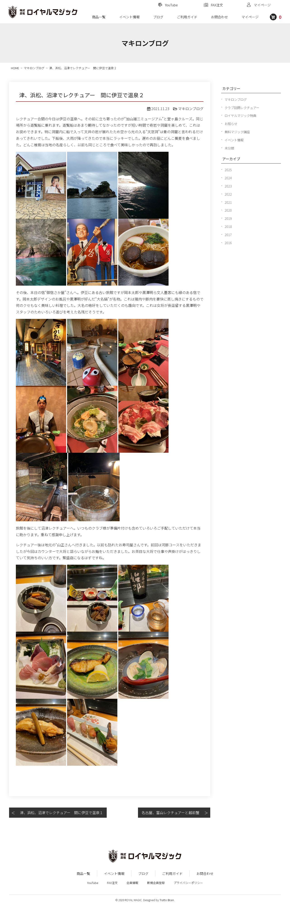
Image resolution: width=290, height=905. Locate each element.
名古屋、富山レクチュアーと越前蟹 (170, 812)
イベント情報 (129, 16)
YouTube (92, 883)
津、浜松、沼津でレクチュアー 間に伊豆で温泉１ (61, 812)
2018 (228, 226)
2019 (228, 218)
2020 (228, 210)
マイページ (250, 16)
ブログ (158, 16)
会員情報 (132, 883)
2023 (228, 186)
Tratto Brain (167, 900)
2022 (228, 194)
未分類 (229, 148)
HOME (15, 68)
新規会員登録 (156, 883)
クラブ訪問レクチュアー (242, 107)
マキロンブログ (34, 68)
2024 (228, 177)
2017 (228, 234)
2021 (228, 202)
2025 (228, 169)
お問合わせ (219, 16)
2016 (228, 242)
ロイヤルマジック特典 (240, 115)
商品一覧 (99, 16)
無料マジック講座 (237, 131)
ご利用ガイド (187, 16)
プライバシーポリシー (188, 883)
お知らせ (231, 123)
